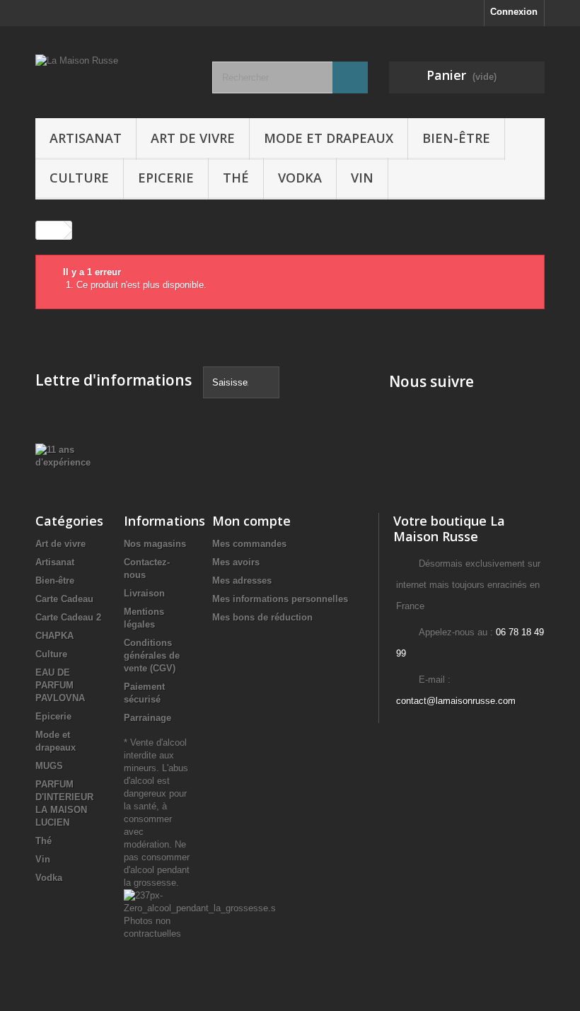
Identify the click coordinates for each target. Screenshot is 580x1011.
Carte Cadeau (64, 599)
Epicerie (166, 177)
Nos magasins (155, 543)
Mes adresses (242, 580)
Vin (362, 177)
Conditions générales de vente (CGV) (152, 655)
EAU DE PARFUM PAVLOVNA (60, 685)
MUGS (49, 766)
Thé (236, 177)
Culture (79, 177)
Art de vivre (193, 137)
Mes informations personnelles (280, 599)
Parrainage (147, 717)
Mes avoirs (236, 562)
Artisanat (86, 137)
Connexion (514, 11)
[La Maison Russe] (113, 77)
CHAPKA (54, 635)
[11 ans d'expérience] (63, 456)
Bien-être (456, 137)
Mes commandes (249, 543)
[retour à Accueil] (50, 230)
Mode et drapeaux (328, 137)
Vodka (300, 177)
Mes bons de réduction (262, 617)
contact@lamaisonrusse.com (456, 700)
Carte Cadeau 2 (68, 617)
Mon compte (251, 520)
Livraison (144, 593)
